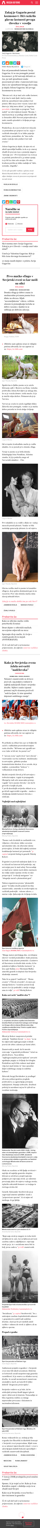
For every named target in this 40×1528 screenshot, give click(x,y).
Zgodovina (19, 673)
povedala (6, 109)
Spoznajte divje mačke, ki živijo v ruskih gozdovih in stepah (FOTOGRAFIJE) (17, 637)
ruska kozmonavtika (12, 190)
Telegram (27, 67)
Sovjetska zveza (10, 1466)
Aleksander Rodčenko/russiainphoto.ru (17, 1309)
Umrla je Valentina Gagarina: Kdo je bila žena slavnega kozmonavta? (18, 255)
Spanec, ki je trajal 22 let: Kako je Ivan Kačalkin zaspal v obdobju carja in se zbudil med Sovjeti (19, 1486)
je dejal (27, 1039)
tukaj (12, 1525)
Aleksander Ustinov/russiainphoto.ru (16, 1032)
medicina (7, 1461)
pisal (18, 969)
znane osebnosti (11, 196)
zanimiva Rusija (10, 605)
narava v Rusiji (27, 605)
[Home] (3, 2)
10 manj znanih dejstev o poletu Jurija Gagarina (19, 262)
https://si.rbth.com (14, 349)
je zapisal (17, 1314)
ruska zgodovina (28, 1455)
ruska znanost (21, 1461)
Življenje (20, 27)
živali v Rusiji (9, 611)
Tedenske (11, 224)
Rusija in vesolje (11, 184)
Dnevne (20, 224)
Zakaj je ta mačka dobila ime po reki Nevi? (19, 601)
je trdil (17, 990)
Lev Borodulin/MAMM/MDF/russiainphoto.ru (20, 723)
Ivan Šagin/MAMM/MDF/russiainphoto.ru (18, 951)
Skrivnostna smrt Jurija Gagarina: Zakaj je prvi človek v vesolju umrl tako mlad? (20, 246)
